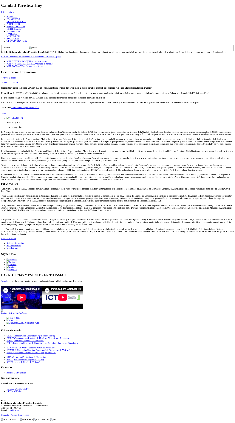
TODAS (5, 82)
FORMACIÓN (13, 31)
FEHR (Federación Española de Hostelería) (25, 340)
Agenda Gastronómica (16, 373)
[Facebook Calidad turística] (12, 260)
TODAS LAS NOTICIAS (18, 389)
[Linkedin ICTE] (11, 264)
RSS (3, 12)
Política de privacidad (20, 415)
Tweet (3, 113)
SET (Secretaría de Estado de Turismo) (23, 362)
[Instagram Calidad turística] (12, 269)
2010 (9, 21)
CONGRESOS (13, 19)
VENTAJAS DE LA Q (17, 41)
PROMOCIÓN (13, 24)
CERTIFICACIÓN (15, 29)
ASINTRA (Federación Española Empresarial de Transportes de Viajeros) (38, 350)
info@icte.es (13, 410)
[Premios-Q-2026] (15, 118)
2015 (18, 21)
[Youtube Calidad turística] (11, 267)
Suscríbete (5, 281)
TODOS (14, 82)
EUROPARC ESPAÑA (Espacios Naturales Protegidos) (31, 348)
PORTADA (12, 17)
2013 (13, 21)
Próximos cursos (14, 245)
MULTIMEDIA (14, 36)
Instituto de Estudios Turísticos (14, 313)
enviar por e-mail (26, 107)
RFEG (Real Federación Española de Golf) (25, 360)
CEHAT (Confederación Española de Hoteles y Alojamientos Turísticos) (38, 338)
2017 (23, 21)
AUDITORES (13, 39)
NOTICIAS (12, 34)
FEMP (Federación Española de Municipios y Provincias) (31, 352)
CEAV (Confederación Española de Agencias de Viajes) (31, 336)
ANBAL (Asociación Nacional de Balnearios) (26, 357)
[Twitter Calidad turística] (11, 262)
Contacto (10, 12)
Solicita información (15, 243)
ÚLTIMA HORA (14, 391)
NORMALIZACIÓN (16, 26)
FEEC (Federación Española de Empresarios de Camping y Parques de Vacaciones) (42, 343)
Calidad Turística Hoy (21, 5)
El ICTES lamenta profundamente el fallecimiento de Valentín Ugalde (31, 57)
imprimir (15, 107)
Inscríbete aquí (13, 248)
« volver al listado (8, 78)
